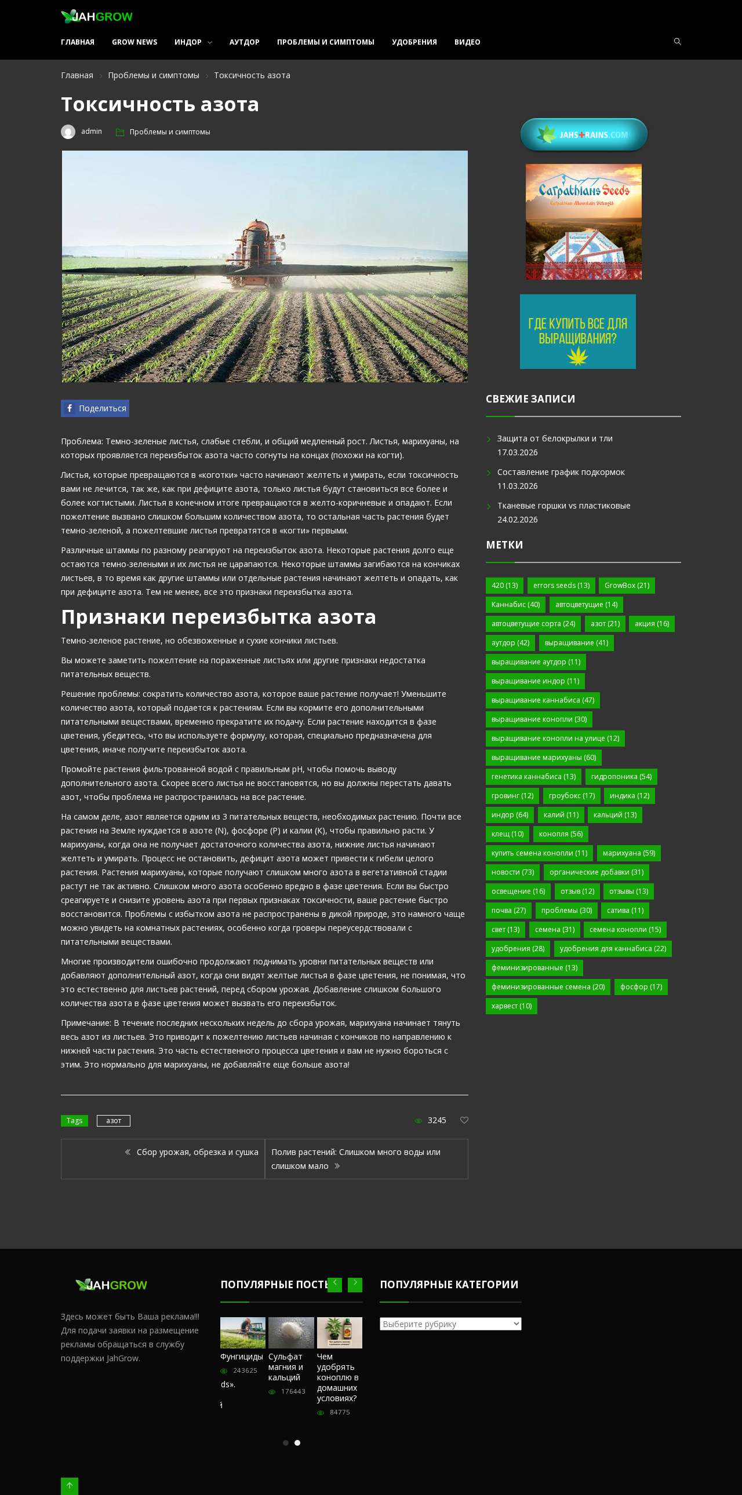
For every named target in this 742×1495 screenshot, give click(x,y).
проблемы (566, 910)
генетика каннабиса (534, 776)
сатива (625, 910)
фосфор (641, 987)
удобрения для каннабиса (613, 948)
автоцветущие (586, 604)
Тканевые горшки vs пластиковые (564, 505)
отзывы (628, 891)
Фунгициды (241, 1356)
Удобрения (414, 42)
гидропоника (621, 776)
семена (554, 929)
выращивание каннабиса (543, 700)
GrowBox (627, 585)
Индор (188, 42)
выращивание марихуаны (544, 757)
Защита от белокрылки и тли (555, 438)
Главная (77, 42)
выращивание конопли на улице (555, 738)
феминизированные (534, 968)
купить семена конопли (539, 853)
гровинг (512, 795)
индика (629, 795)
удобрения (518, 948)
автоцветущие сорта (533, 623)
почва (509, 910)
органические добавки (596, 872)
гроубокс (572, 795)
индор (510, 815)
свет (505, 929)
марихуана (629, 853)
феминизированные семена (548, 987)
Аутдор (245, 42)
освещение (518, 891)
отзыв (577, 891)
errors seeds (561, 585)
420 (505, 585)
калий (561, 815)
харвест (512, 1006)
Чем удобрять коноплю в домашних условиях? (338, 1377)
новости (513, 872)
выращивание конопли (539, 719)
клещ (507, 834)
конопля (561, 834)
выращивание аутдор (536, 662)
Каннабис (516, 604)
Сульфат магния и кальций (285, 1367)
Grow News (134, 42)
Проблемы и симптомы (325, 42)
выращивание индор (535, 681)
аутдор (510, 643)
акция (652, 623)
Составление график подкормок (561, 471)
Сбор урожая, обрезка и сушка (196, 1151)
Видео (467, 42)
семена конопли (625, 929)
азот (113, 1120)
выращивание (576, 643)
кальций (615, 815)
